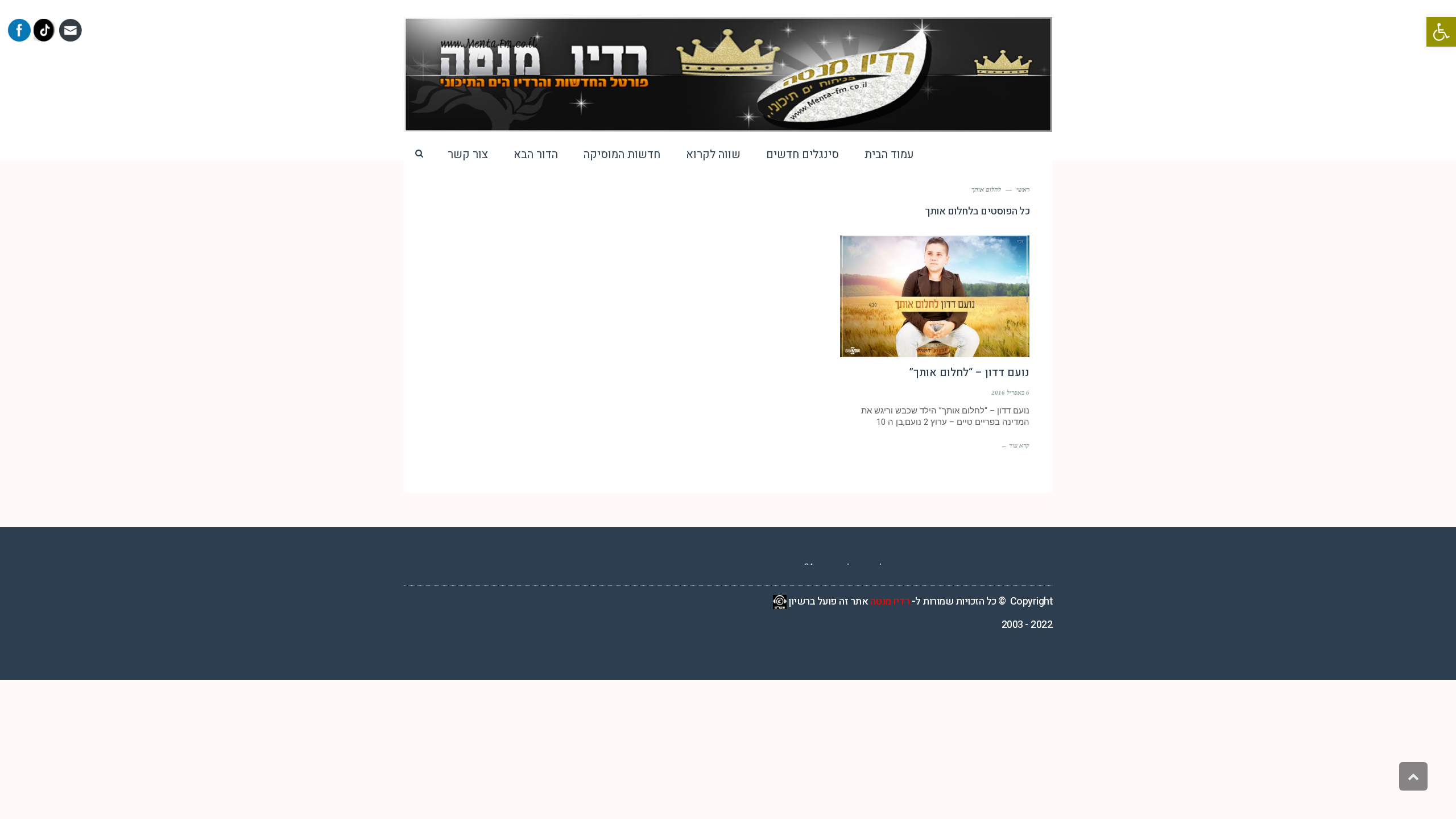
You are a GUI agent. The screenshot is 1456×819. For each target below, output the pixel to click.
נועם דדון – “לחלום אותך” (969, 372)
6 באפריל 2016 (1010, 392)
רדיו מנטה (890, 601)
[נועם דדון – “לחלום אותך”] (934, 296)
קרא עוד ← (1015, 445)
